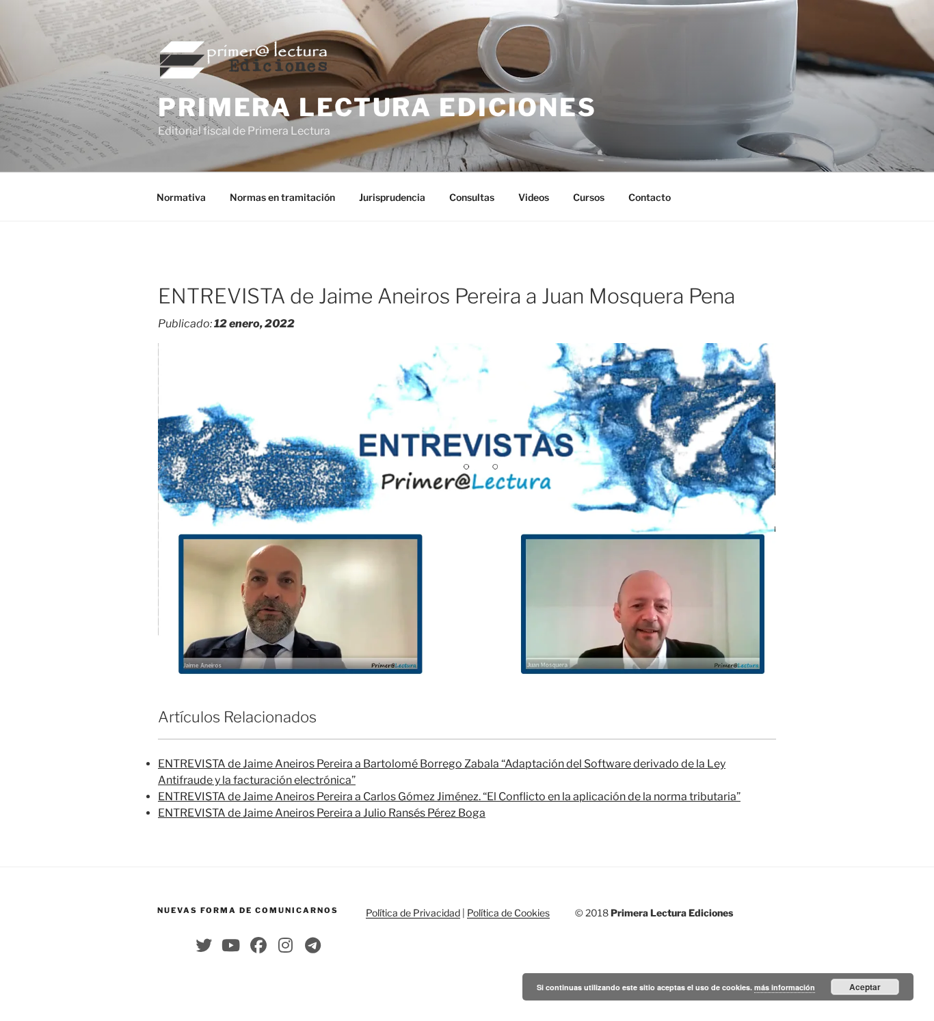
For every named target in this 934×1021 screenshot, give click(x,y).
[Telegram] (313, 945)
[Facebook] (258, 945)
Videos (533, 197)
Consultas (471, 197)
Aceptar (865, 987)
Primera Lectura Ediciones (377, 107)
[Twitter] (203, 945)
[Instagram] (285, 945)
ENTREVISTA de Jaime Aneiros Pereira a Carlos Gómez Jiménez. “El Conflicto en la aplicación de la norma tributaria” (449, 796)
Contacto (649, 197)
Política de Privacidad (413, 912)
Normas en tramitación (282, 197)
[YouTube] (231, 945)
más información (784, 987)
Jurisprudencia (392, 197)
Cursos (588, 197)
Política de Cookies (508, 912)
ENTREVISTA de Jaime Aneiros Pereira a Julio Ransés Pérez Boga (321, 812)
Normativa (181, 197)
